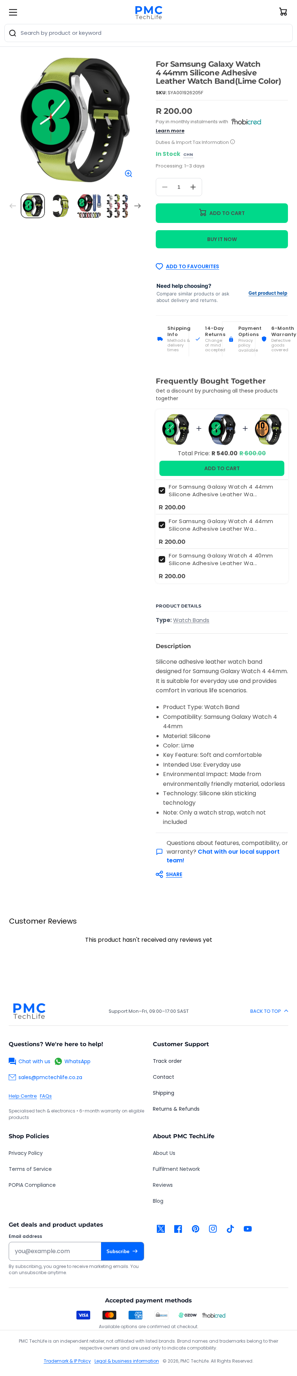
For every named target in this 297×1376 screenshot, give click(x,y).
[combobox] (148, 33)
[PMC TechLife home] (29, 1011)
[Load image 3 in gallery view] (89, 206)
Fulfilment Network (176, 1169)
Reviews (163, 1185)
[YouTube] (248, 1229)
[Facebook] (178, 1229)
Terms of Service (30, 1169)
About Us (164, 1153)
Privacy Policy (26, 1153)
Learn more (170, 130)
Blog (158, 1201)
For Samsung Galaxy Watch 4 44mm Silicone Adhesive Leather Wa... (221, 490)
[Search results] (13, 33)
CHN (188, 154)
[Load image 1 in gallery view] (33, 206)
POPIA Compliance (32, 1185)
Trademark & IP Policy (67, 1361)
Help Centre (23, 1096)
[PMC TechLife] (148, 12)
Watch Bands (191, 620)
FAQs (46, 1096)
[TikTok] (230, 1229)
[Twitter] (161, 1229)
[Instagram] (213, 1229)
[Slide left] (13, 206)
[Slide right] (138, 206)
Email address (25, 1236)
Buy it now (222, 239)
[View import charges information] (232, 142)
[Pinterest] (196, 1229)
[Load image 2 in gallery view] (61, 206)
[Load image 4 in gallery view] (117, 206)
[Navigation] (13, 12)
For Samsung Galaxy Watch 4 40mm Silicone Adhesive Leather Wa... (221, 559)
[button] (218, 874)
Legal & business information (127, 1361)
